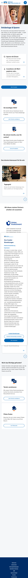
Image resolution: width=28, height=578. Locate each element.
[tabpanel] (14, 181)
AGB (14, 570)
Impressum (14, 562)
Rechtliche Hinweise (14, 568)
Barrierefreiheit (14, 573)
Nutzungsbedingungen (14, 566)
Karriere (14, 575)
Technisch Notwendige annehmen (14, 336)
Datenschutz (14, 564)
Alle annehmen (14, 340)
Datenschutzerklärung (9, 245)
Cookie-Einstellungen (14, 333)
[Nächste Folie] (25, 199)
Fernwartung (14, 577)
